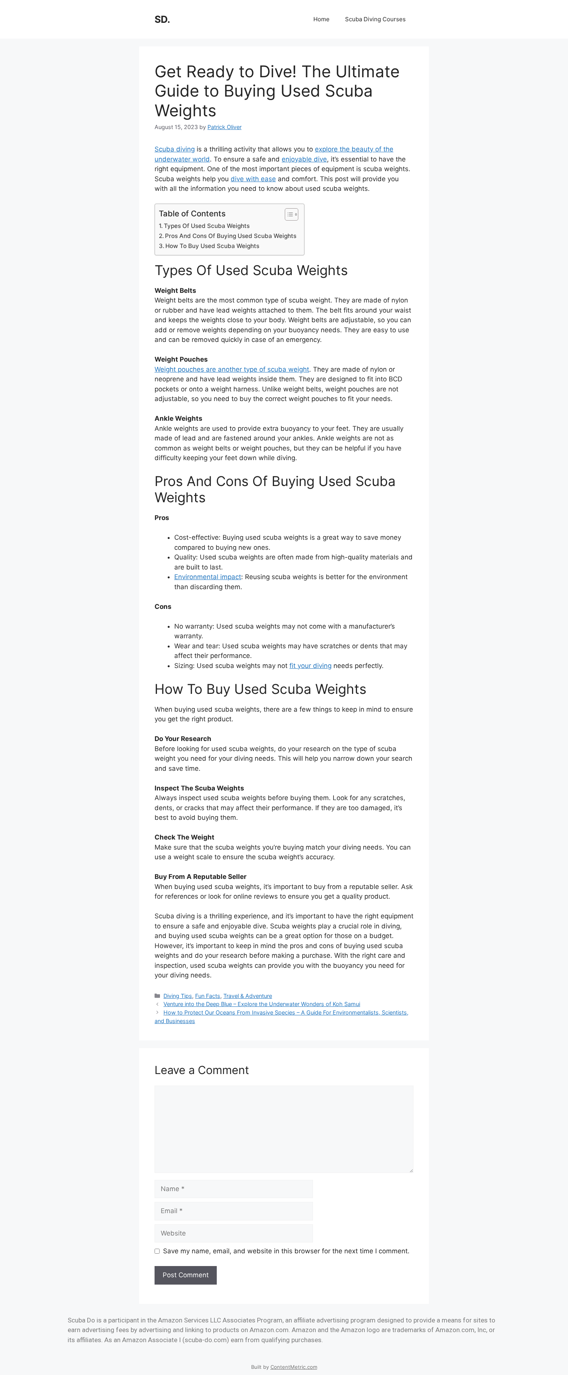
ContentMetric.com (293, 1367)
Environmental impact (207, 577)
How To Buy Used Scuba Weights (212, 246)
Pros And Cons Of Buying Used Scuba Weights (230, 236)
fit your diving (310, 666)
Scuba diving (175, 149)
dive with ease (253, 179)
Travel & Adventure (247, 996)
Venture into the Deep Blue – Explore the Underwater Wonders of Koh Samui (261, 1004)
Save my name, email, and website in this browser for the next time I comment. (286, 1251)
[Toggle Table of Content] (287, 214)
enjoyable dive (304, 159)
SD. (162, 19)
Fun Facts (207, 996)
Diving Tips (177, 996)
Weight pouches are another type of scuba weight (232, 369)
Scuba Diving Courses (375, 19)
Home (321, 19)
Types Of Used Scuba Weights (207, 225)
